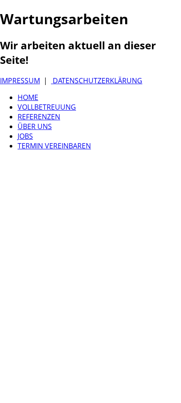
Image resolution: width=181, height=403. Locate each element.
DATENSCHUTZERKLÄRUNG (96, 80)
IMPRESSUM (20, 80)
